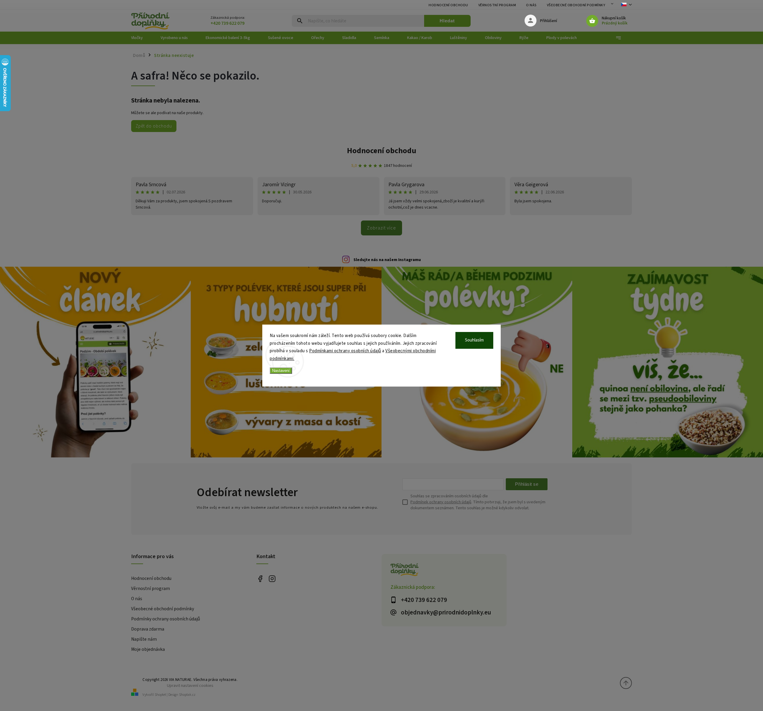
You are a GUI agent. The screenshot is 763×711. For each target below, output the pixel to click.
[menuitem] (141, 38)
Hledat (447, 20)
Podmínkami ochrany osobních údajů (345, 351)
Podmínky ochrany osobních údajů (165, 619)
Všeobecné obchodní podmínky (576, 5)
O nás (531, 5)
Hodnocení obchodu (448, 5)
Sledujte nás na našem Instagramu (387, 260)
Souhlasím (474, 340)
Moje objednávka (148, 649)
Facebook (260, 579)
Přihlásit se (526, 484)
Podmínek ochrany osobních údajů (440, 502)
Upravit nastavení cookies (190, 685)
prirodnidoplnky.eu (272, 579)
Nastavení (281, 370)
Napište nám (144, 639)
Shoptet (160, 694)
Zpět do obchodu (154, 126)
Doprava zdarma (147, 629)
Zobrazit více (381, 228)
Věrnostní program (497, 5)
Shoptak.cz (187, 694)
